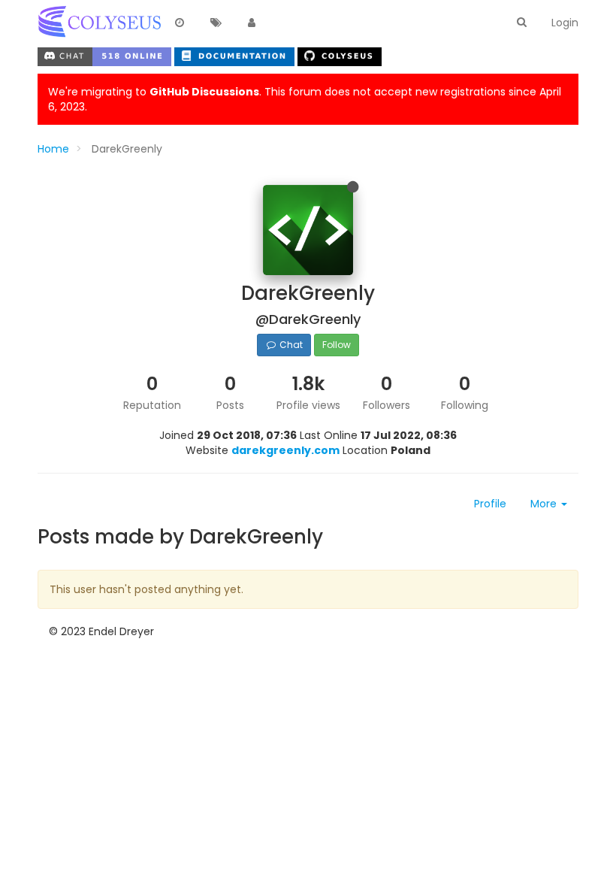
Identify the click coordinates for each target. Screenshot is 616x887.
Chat (290, 344)
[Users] (251, 23)
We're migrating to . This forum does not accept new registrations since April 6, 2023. (304, 99)
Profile (490, 503)
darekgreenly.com (285, 450)
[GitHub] (339, 54)
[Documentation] (235, 54)
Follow (336, 344)
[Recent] (179, 23)
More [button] (545, 503)
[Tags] (215, 23)
